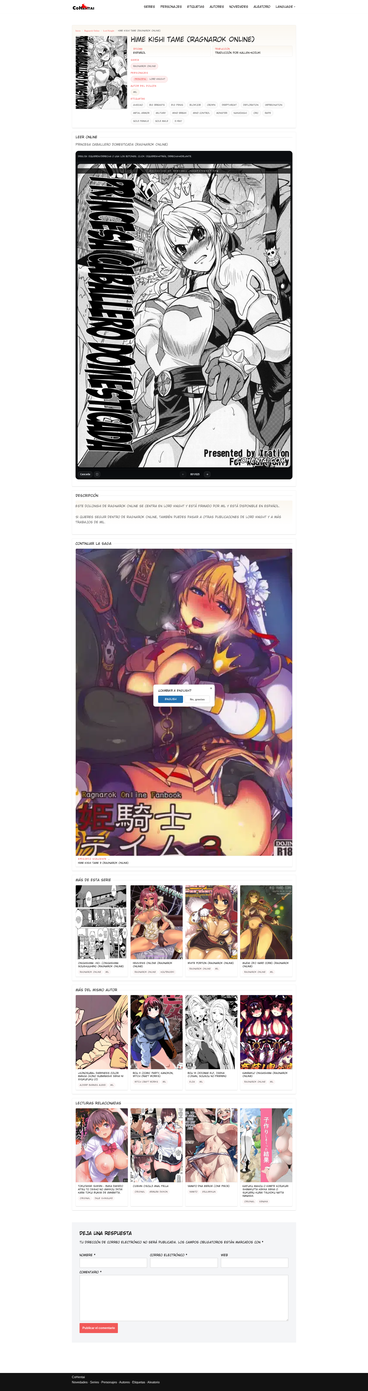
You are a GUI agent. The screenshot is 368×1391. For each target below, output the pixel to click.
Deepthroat (229, 105)
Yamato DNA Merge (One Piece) (209, 1186)
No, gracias (197, 699)
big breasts (157, 105)
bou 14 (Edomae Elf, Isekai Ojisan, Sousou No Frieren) (207, 1075)
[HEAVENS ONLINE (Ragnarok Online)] (157, 922)
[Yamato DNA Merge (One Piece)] (211, 1145)
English (171, 698)
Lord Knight (108, 31)
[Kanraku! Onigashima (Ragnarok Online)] (266, 1032)
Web (224, 1255)
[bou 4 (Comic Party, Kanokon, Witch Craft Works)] (157, 1032)
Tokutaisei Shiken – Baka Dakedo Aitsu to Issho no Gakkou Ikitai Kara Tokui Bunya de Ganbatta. (100, 1189)
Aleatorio (262, 6)
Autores (217, 6)
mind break (179, 113)
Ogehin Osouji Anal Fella (150, 1186)
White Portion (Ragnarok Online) (211, 963)
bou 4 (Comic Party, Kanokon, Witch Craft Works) (153, 1075)
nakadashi (240, 113)
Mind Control (201, 113)
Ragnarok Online (91, 31)
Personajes (171, 6)
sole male (161, 121)
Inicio (78, 31)
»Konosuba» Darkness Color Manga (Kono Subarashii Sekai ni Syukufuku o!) (100, 1076)
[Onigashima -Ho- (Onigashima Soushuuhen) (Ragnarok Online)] (102, 922)
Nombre (88, 1255)
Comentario (91, 1272)
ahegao (138, 105)
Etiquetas (195, 6)
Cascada (85, 474)
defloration (251, 105)
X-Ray (178, 121)
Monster (221, 113)
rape (268, 113)
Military (161, 113)
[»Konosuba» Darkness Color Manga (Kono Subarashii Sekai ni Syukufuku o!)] (102, 1032)
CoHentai (78, 1377)
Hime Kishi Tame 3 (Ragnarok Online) (103, 863)
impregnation (273, 105)
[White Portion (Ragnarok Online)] (211, 922)
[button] (294, 6)
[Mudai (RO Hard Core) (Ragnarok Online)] (266, 922)
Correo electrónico (168, 1255)
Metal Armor (141, 113)
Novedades (238, 6)
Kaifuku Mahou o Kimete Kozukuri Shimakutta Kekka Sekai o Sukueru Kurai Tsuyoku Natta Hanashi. (265, 1191)
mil (135, 92)
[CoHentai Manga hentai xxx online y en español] (83, 6)
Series (149, 6)
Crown (211, 105)
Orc (255, 113)
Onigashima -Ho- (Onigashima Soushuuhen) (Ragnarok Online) (101, 965)
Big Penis (177, 105)
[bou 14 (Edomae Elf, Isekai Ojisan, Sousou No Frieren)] (211, 1032)
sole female (141, 121)
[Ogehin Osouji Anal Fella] (157, 1145)
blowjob (195, 105)
